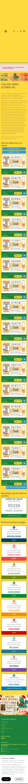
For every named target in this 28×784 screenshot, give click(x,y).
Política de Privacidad (5, 750)
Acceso (16, 31)
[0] (21, 31)
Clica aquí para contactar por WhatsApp (10, 733)
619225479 (4, 735)
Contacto (3, 710)
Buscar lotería (14, 148)
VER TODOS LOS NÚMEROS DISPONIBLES (16, 487)
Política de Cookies (5, 751)
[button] (2, 78)
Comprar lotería (4, 707)
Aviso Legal (3, 748)
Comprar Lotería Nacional (14, 688)
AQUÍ (13, 774)
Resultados (3, 709)
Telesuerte (3, 747)
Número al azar (14, 152)
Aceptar (6, 779)
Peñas (2, 714)
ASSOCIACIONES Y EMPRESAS (7, 713)
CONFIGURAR (5, 772)
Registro (3, 717)
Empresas (3, 711)
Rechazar (19, 779)
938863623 (5, 732)
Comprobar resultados (14, 515)
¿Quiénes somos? (5, 706)
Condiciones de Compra (6, 752)
